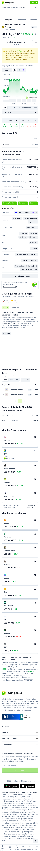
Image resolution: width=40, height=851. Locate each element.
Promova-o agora (31, 506)
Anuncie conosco (9, 287)
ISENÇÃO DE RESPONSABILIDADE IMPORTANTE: (19, 792)
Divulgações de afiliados (10, 376)
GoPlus (19, 51)
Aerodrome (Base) (8, 323)
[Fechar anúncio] (35, 451)
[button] (17, 218)
